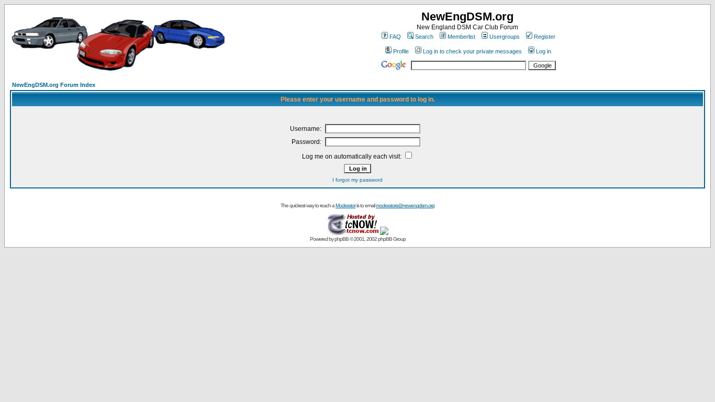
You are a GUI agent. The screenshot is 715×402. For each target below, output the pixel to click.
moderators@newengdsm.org (405, 205)
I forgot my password (357, 180)
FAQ (395, 37)
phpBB (341, 239)
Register (544, 37)
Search (424, 37)
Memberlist (461, 37)
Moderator (345, 205)
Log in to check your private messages (472, 51)
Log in (543, 51)
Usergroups (504, 37)
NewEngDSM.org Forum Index (53, 85)
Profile (401, 51)
